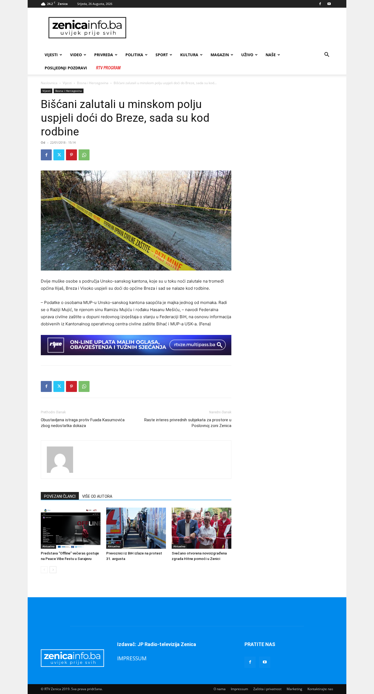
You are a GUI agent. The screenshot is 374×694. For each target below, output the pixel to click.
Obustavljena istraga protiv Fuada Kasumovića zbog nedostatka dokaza (83, 422)
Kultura (189, 54)
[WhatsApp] (84, 154)
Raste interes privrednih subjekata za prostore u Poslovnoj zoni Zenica (187, 422)
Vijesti (51, 54)
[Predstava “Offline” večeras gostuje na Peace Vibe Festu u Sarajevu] (70, 528)
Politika (134, 54)
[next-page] (53, 569)
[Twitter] (58, 154)
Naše (271, 54)
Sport (162, 54)
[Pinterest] (71, 154)
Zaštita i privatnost (267, 689)
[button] (326, 55)
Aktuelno (48, 546)
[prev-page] (44, 569)
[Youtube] (329, 4)
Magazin (220, 54)
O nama (220, 689)
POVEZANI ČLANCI (60, 496)
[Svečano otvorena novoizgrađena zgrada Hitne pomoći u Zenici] (201, 528)
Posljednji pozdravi (66, 67)
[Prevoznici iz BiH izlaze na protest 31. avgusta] (136, 528)
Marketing (294, 689)
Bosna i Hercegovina (92, 83)
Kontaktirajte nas (320, 689)
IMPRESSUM (131, 658)
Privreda (103, 54)
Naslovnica (49, 83)
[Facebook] (320, 4)
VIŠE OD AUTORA (97, 496)
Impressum (239, 689)
